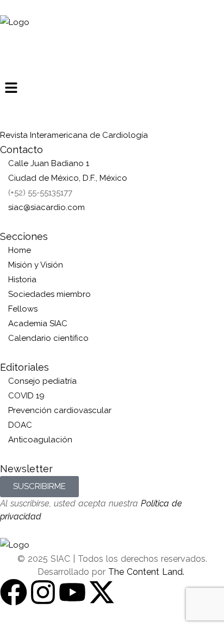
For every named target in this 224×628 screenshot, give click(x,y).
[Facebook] (13, 592)
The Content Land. (147, 572)
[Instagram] (43, 592)
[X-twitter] (101, 592)
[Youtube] (72, 592)
